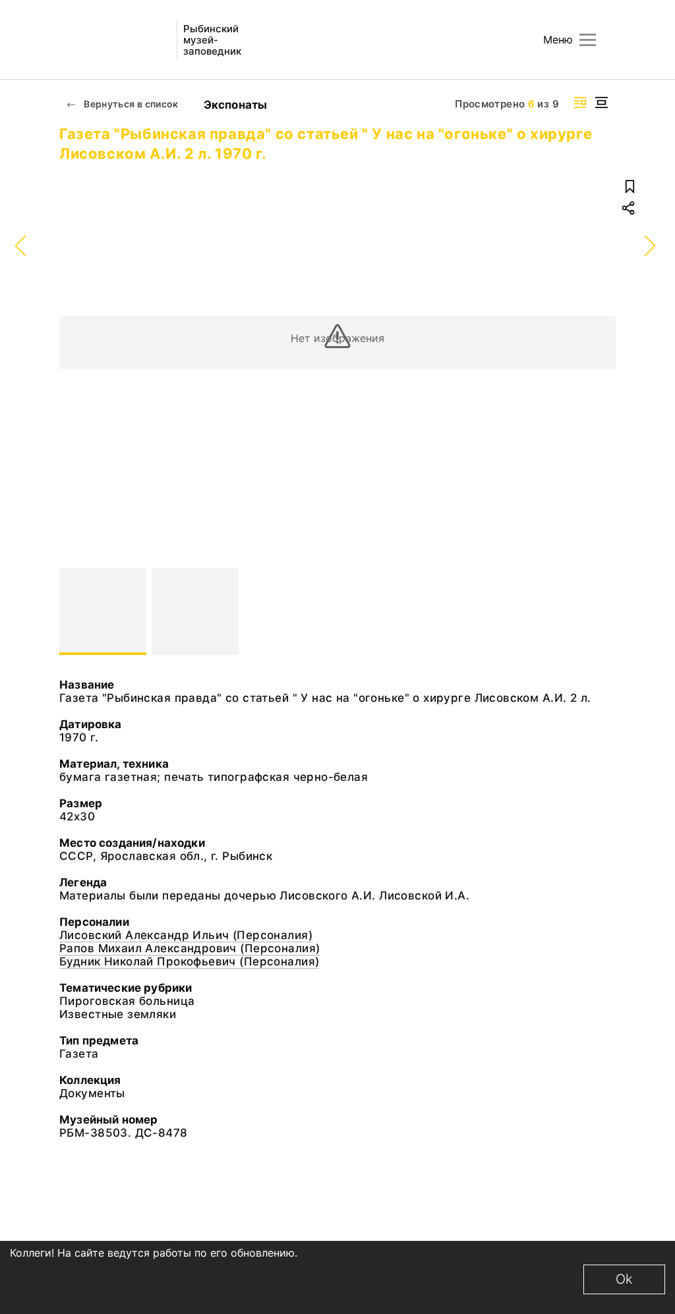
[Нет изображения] (102, 611)
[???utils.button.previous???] (75, 611)
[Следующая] (600, 611)
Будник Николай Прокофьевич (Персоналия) (189, 961)
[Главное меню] (587, 40)
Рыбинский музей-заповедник (212, 40)
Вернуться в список (130, 103)
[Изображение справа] (580, 102)
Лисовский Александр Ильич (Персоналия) (185, 935)
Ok (624, 1279)
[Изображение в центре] (601, 102)
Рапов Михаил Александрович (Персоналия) (189, 948)
